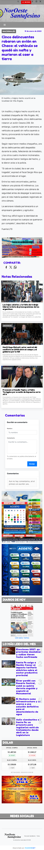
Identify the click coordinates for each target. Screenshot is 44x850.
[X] (41, 2)
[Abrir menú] (4, 25)
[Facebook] (33, 2)
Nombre (9, 428)
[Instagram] (37, 2)
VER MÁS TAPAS (22, 638)
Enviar (32, 464)
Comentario (11, 438)
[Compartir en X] (10, 267)
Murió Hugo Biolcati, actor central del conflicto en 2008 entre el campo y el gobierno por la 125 (20, 349)
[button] (19, 2)
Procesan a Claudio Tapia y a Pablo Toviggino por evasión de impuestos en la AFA (21, 392)
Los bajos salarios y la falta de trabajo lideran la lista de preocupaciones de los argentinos (21, 307)
